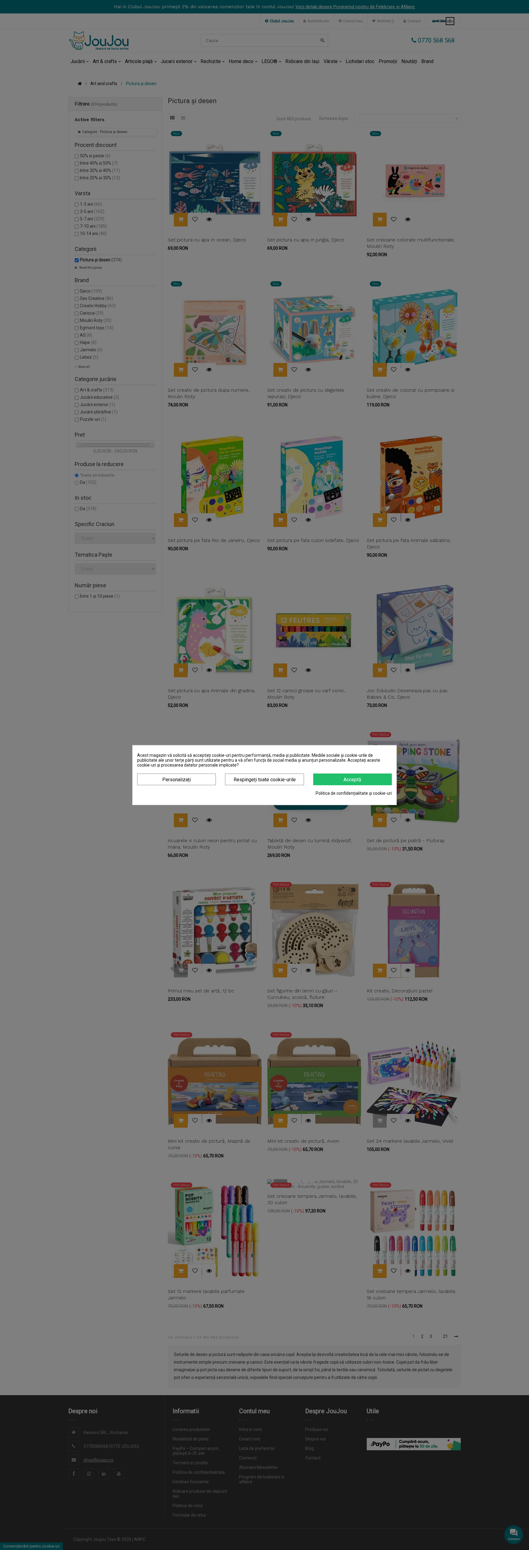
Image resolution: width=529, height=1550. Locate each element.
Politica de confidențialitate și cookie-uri (354, 793)
